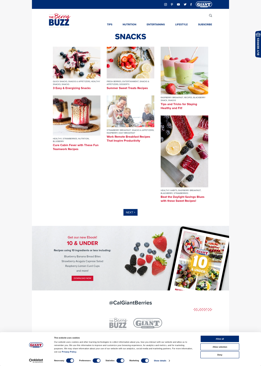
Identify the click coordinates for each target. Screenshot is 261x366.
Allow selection (220, 347)
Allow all (220, 339)
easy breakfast (127, 132)
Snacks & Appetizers (79, 81)
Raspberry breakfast (172, 97)
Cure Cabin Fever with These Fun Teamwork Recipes (76, 147)
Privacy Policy (69, 352)
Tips (109, 24)
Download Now (82, 278)
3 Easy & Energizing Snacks (72, 88)
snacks (65, 84)
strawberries (70, 138)
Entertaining (156, 24)
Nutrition (129, 24)
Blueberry (58, 141)
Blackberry (167, 193)
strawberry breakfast (119, 130)
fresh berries (114, 81)
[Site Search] (210, 15)
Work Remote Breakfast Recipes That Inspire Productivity (128, 138)
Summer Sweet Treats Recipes (127, 88)
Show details (160, 360)
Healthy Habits (169, 190)
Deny (219, 355)
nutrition (83, 138)
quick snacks (60, 81)
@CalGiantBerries (130, 303)
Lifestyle (181, 24)
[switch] (96, 360)
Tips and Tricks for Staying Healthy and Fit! (179, 106)
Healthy (57, 138)
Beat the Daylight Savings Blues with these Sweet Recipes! (182, 199)
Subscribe (205, 24)
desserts (124, 84)
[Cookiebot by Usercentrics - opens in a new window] (36, 361)
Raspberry (112, 132)
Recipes (188, 97)
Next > (130, 212)
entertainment (130, 81)
